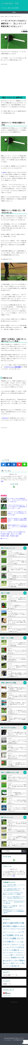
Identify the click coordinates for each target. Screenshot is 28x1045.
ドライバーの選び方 (11, 950)
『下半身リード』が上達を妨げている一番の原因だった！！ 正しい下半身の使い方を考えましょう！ (17, 712)
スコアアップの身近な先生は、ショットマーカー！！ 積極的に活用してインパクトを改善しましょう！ (17, 794)
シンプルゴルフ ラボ (9, 3)
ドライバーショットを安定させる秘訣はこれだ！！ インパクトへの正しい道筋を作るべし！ (17, 802)
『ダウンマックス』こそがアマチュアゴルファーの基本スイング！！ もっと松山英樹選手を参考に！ (17, 741)
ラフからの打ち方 (18, 952)
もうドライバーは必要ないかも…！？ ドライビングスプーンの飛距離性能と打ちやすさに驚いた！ (17, 554)
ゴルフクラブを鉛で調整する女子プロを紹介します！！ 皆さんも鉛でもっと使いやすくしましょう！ (17, 734)
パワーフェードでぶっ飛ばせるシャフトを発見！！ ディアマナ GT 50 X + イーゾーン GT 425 (17, 513)
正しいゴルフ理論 (16, 534)
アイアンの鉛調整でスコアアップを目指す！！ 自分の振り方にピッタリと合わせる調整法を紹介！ (17, 577)
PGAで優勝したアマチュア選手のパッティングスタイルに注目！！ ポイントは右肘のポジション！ (17, 749)
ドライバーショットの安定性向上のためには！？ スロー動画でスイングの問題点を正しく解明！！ (17, 838)
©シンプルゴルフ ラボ (9, 1040)
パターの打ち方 (9, 952)
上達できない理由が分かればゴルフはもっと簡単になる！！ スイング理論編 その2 (17, 720)
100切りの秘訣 (5, 534)
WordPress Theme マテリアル (17, 1038)
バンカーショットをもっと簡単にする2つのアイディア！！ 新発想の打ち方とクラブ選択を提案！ (17, 585)
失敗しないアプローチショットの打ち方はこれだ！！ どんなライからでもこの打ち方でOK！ (17, 652)
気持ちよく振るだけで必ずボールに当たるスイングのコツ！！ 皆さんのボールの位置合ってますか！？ (17, 779)
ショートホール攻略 (18, 941)
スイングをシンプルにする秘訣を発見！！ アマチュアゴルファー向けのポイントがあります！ (17, 500)
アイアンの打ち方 (11, 929)
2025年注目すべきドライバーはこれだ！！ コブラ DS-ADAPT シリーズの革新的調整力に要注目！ (14, 911)
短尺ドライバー (16, 963)
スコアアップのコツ (10, 945)
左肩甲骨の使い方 (8, 957)
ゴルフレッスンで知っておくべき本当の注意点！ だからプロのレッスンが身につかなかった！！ (17, 809)
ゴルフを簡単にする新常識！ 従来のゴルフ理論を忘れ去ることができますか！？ (17, 704)
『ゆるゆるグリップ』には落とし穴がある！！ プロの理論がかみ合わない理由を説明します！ (17, 697)
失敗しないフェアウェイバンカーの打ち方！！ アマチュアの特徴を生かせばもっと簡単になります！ (17, 630)
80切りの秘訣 (14, 536)
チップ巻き (6, 947)
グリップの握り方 (18, 932)
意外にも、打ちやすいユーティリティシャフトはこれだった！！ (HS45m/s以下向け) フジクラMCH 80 (14, 902)
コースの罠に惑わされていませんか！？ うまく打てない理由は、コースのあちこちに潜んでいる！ (17, 614)
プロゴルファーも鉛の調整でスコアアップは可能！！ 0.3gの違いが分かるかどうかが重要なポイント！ (17, 764)
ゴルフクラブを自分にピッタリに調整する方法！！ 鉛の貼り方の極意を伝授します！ (17, 520)
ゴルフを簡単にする (19, 532)
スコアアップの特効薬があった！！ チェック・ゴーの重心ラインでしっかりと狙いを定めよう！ (17, 607)
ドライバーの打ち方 (6, 532)
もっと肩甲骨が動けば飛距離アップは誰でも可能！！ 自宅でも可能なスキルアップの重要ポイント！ (17, 675)
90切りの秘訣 (5, 536)
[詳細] (2, 481)
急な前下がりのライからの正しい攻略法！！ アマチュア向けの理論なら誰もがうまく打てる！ (17, 622)
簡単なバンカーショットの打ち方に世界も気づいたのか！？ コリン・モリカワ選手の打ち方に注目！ (17, 757)
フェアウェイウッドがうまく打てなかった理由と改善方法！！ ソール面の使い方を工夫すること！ (17, 659)
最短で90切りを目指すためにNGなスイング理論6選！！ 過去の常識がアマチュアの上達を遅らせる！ (17, 689)
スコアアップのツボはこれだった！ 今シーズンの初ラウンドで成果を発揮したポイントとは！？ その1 (17, 507)
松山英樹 (7, 960)
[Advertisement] (14, 79)
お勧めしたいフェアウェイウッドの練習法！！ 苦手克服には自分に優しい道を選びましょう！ (17, 786)
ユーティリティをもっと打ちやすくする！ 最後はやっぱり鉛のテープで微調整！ (17, 570)
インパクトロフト (10, 932)
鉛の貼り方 (15, 966)
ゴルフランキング (7, 995)
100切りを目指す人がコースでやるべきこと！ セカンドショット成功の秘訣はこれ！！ (17, 526)
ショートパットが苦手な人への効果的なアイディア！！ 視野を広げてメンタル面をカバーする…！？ (17, 667)
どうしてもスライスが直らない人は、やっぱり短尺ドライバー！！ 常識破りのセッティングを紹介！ (17, 562)
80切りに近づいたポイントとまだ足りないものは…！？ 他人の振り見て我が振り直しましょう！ (17, 823)
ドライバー (25, 31)
